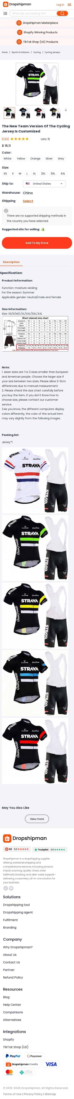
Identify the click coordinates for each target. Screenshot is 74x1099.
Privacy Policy (33, 1094)
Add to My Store (37, 243)
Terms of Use (12, 1094)
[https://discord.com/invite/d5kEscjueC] (11, 888)
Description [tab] (11, 262)
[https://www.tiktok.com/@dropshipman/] (5, 888)
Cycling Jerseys (52, 52)
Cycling (37, 52)
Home (5, 52)
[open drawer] (69, 5)
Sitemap (50, 1094)
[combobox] (38, 183)
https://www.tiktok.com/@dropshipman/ (6, 888)
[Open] (61, 183)
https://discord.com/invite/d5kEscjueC (11, 888)
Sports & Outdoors (20, 52)
